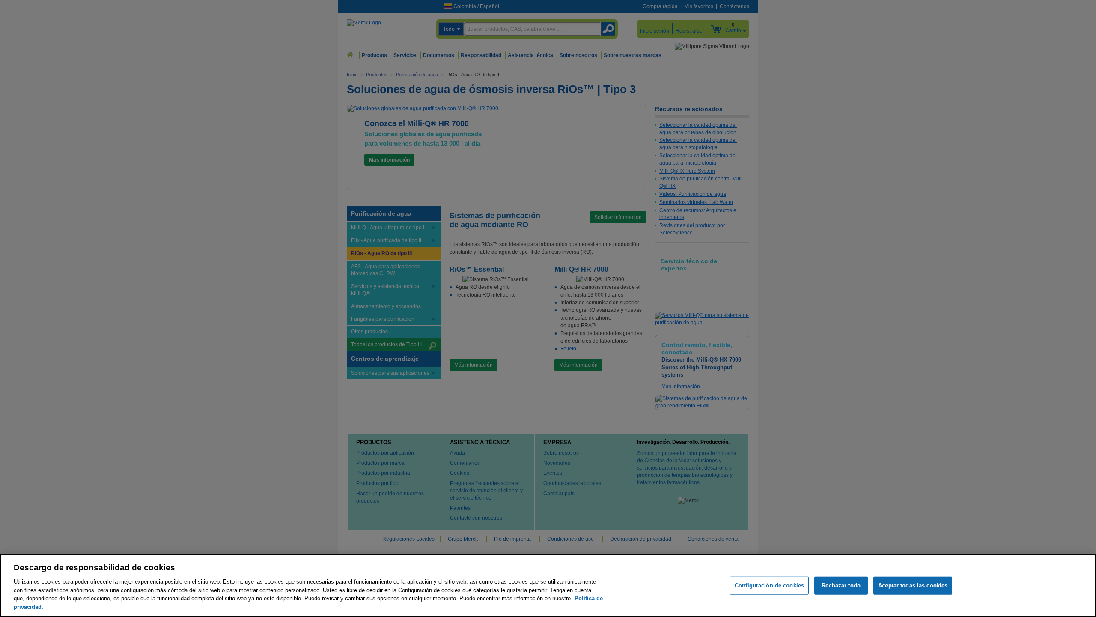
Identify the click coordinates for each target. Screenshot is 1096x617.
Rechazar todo (841, 585)
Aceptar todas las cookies (912, 585)
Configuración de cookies (769, 585)
